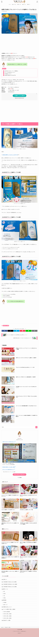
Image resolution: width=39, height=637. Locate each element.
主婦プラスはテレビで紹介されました (9, 441)
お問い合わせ (23, 631)
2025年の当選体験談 (6, 611)
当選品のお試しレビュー (7, 606)
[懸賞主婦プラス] (19, 2)
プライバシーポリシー (17, 631)
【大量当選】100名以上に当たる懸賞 (10, 586)
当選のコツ (5, 579)
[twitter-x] (18, 477)
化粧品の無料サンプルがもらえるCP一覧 (10, 154)
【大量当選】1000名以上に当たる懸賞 (10, 584)
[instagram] (19, 477)
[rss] (20, 629)
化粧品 (4, 593)
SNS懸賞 (4, 602)
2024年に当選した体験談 (7, 613)
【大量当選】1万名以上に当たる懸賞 (9, 581)
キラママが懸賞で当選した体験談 (9, 609)
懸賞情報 (4, 600)
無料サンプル (5, 589)
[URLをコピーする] (34, 331)
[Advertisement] (19, 42)
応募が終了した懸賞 (6, 325)
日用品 (4, 597)
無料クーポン (5, 604)
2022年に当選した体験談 (7, 618)
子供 (4, 595)
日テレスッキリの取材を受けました (8, 469)
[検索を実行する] (36, 427)
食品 (4, 591)
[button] (4, 331)
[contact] (20, 477)
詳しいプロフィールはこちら (19, 474)
